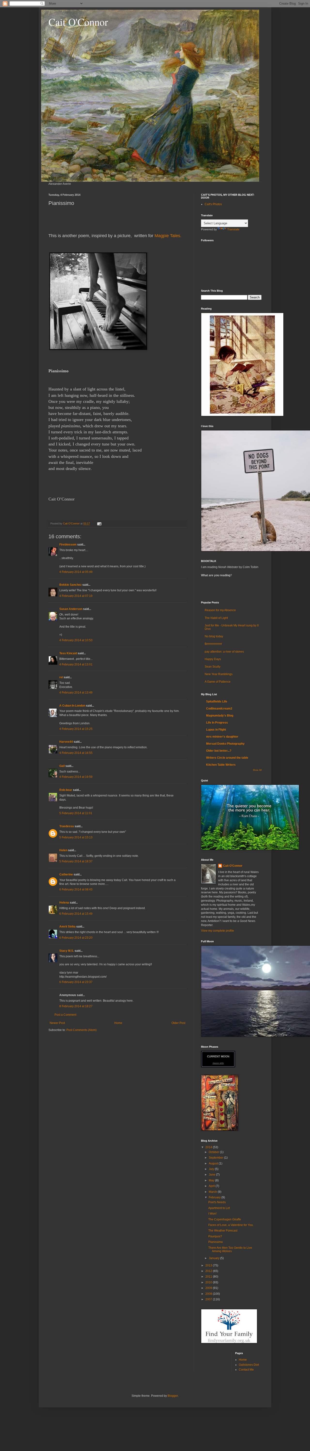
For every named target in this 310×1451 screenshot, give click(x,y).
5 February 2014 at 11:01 (75, 813)
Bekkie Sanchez (70, 584)
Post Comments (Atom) (81, 1030)
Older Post (178, 1023)
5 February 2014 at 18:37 (76, 861)
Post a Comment (65, 1014)
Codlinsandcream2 (219, 708)
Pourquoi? (215, 1236)
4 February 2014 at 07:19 (76, 596)
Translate (233, 229)
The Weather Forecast (222, 1230)
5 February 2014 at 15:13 (76, 837)
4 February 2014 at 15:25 (76, 729)
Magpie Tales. (168, 235)
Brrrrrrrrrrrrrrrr (213, 644)
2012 (209, 1271)
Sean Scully (212, 666)
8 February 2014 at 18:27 (76, 1006)
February (215, 1197)
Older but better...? (218, 750)
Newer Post (57, 1023)
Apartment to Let (219, 1208)
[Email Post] (99, 523)
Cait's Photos (213, 204)
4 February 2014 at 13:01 (76, 664)
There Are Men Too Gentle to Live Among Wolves (230, 1249)
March (213, 1192)
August (214, 1163)
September (216, 1157)
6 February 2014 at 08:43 (76, 889)
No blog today (214, 636)
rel (61, 677)
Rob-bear (65, 790)
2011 (209, 1276)
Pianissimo (215, 1242)
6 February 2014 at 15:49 (76, 913)
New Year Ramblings (218, 674)
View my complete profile (217, 930)
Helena (64, 902)
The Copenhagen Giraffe (224, 1219)
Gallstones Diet (249, 1364)
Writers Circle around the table (227, 757)
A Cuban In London (72, 705)
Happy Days (213, 659)
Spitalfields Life (216, 701)
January (214, 1258)
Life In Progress (217, 722)
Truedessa (66, 826)
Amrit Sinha (67, 926)
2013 (209, 1265)
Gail (62, 766)
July (212, 1169)
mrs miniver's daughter (222, 736)
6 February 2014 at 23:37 (76, 982)
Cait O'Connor (78, 22)
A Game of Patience (218, 681)
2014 (209, 1147)
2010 (209, 1282)
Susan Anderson (70, 609)
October (214, 1152)
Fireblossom (68, 544)
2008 (209, 1293)
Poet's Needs (217, 1202)
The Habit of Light (216, 618)
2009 (209, 1288)
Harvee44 (66, 741)
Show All (257, 770)
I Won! (212, 1213)
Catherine (66, 874)
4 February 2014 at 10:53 (76, 640)
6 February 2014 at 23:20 (76, 937)
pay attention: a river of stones (224, 651)
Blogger (173, 1395)
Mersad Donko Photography (225, 743)
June (212, 1174)
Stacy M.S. (66, 950)
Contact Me (246, 1369)
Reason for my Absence (220, 610)
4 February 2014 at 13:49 (76, 692)
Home (118, 1023)
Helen (63, 850)
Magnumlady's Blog (219, 715)
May (212, 1180)
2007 (209, 1299)
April (212, 1186)
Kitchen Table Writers (221, 764)
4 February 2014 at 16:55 (76, 753)
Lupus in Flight (216, 729)
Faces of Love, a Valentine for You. (231, 1225)
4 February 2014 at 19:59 (76, 777)
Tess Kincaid (68, 653)
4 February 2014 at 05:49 (76, 572)
